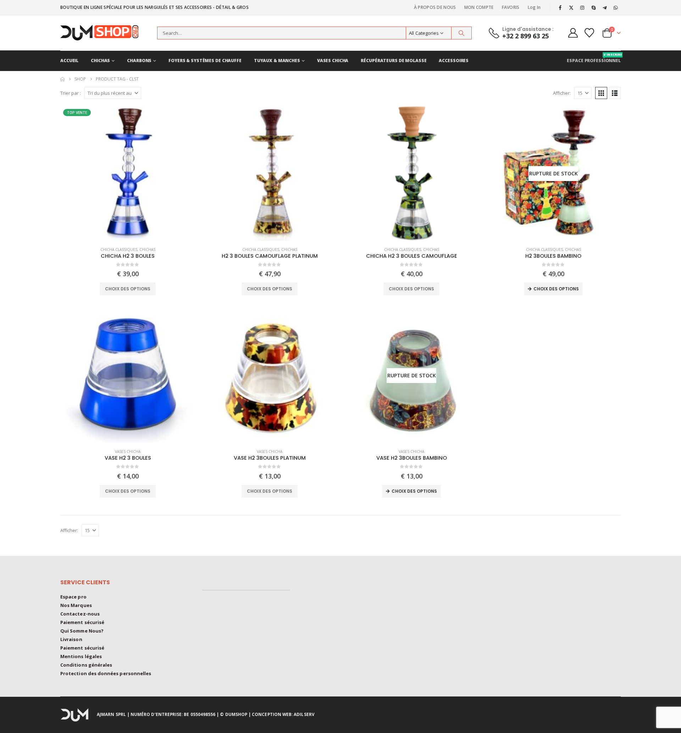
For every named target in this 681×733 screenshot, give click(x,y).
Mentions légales (81, 656)
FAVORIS (511, 7)
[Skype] (593, 7)
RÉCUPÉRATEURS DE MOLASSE (393, 61)
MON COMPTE (479, 7)
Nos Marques (76, 605)
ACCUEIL (69, 61)
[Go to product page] (269, 173)
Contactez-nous (80, 614)
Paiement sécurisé (82, 622)
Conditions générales (86, 665)
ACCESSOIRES (454, 61)
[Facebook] (560, 7)
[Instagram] (582, 7)
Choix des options (127, 289)
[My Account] (572, 33)
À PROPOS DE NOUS (435, 7)
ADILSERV (304, 714)
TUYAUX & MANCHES (277, 61)
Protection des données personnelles (105, 673)
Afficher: (562, 93)
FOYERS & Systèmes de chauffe (205, 61)
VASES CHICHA (333, 61)
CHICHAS (100, 61)
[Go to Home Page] (62, 79)
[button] (601, 93)
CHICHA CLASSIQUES (118, 249)
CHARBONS (139, 61)
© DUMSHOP (233, 714)
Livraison (71, 639)
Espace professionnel (594, 58)
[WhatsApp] (615, 7)
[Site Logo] (104, 33)
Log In (534, 7)
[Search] (461, 33)
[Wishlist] (589, 33)
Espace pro (73, 596)
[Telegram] (604, 7)
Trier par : (70, 93)
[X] (571, 7)
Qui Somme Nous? (82, 631)
